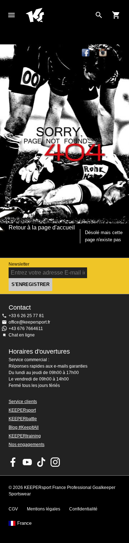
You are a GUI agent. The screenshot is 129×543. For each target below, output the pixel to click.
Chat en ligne (22, 335)
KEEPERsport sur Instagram (103, 53)
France (24, 523)
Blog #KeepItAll (24, 427)
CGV (13, 509)
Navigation (11, 15)
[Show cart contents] (116, 15)
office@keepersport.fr (29, 322)
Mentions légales (43, 509)
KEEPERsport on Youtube (27, 462)
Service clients (23, 401)
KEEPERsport (22, 410)
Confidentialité (83, 509)
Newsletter (19, 264)
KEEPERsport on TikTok (41, 462)
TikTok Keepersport (120, 53)
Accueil (59, 15)
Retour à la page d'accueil (42, 227)
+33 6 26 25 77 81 (26, 315)
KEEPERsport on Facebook (13, 462)
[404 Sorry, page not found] (64, 133)
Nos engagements (26, 444)
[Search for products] (99, 15)
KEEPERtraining (25, 435)
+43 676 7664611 (26, 328)
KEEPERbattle (23, 418)
